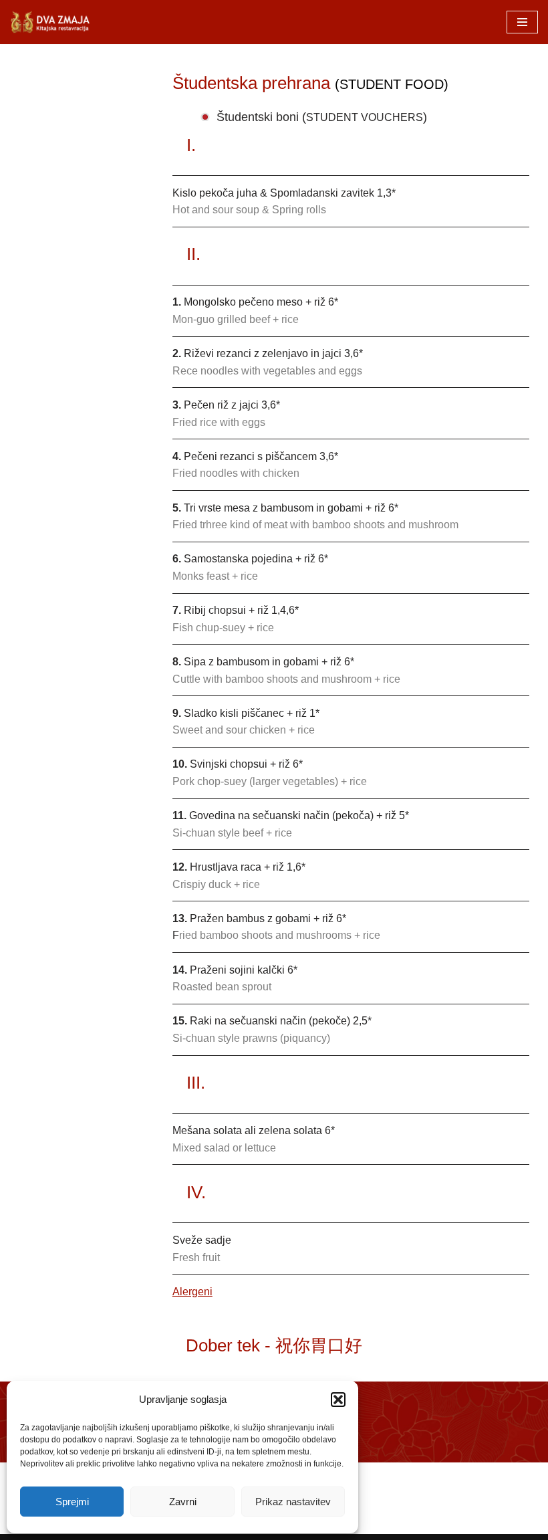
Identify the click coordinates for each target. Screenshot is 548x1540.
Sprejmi (72, 1501)
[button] (338, 1399)
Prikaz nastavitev (293, 1501)
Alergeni (192, 1291)
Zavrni (182, 1501)
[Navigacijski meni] (522, 22)
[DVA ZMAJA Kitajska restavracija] (50, 22)
